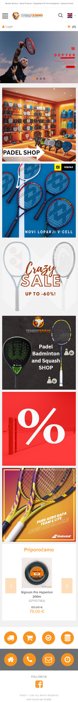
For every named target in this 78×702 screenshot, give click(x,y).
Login (9, 26)
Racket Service (11, 3)
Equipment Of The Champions (46, 3)
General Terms (67, 3)
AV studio (45, 699)
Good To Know (26, 3)
